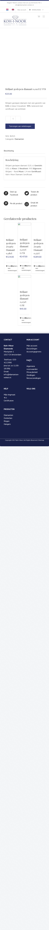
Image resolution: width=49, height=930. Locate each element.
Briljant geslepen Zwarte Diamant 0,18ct (11, 246)
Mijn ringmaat (9, 394)
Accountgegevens (34, 351)
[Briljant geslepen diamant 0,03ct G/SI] (24, 281)
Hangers (7, 424)
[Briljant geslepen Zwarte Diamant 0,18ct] (10, 229)
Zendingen (31, 375)
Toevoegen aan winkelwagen (20, 126)
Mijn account (32, 345)
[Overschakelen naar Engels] (13, 10)
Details (14, 266)
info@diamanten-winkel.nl (24, 5)
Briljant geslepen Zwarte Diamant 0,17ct (38, 246)
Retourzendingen (34, 378)
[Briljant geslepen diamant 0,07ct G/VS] (24, 229)
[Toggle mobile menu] (44, 16)
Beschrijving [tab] (9, 150)
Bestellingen (32, 348)
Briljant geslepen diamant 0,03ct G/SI (25, 298)
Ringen (6, 421)
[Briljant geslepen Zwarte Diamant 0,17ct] (38, 229)
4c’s (5, 397)
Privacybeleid (32, 372)
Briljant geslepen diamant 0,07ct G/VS (25, 246)
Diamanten (19, 139)
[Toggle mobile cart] (39, 16)
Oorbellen (8, 418)
